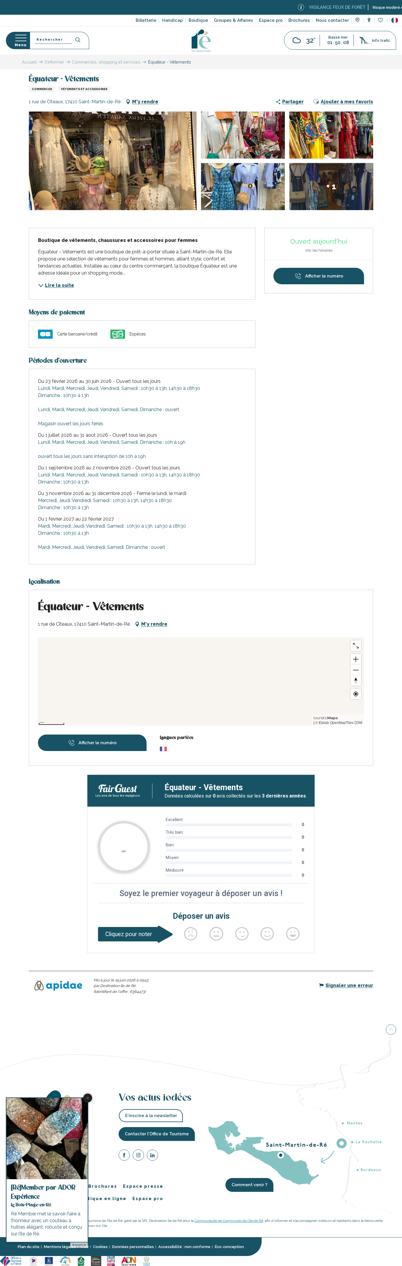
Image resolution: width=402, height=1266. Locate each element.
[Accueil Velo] (81, 1260)
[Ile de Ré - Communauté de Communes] (96, 1260)
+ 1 (331, 186)
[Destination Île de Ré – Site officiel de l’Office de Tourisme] (201, 40)
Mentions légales (60, 1247)
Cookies (100, 1247)
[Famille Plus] (65, 1260)
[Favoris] (381, 20)
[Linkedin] (152, 1156)
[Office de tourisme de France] (11, 1260)
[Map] (357, 20)
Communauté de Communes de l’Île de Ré (229, 1220)
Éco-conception (229, 1247)
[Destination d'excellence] (33, 1260)
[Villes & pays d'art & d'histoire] (111, 1260)
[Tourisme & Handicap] (49, 1260)
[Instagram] (138, 1156)
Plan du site (28, 1247)
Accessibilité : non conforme (184, 1247)
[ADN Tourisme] (129, 1260)
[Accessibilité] (369, 20)
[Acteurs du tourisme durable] (146, 1260)
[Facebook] (124, 1156)
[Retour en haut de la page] (391, 1030)
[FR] (394, 20)
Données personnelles (133, 1247)
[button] (394, 20)
